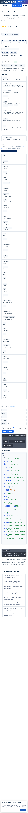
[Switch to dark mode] (23, 5)
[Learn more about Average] (7, 40)
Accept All (23, 810)
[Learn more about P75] (16, 40)
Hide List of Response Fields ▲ (9, 151)
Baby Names (13, 52)
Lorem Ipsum (5, 52)
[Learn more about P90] (20, 40)
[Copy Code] (25, 435)
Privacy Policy (8, 807)
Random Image (14, 49)
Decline (17, 810)
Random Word (5, 49)
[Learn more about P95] (25, 40)
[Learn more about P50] (11, 40)
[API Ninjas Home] (5, 5)
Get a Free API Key (17, 5)
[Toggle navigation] (26, 5)
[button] (3, 457)
